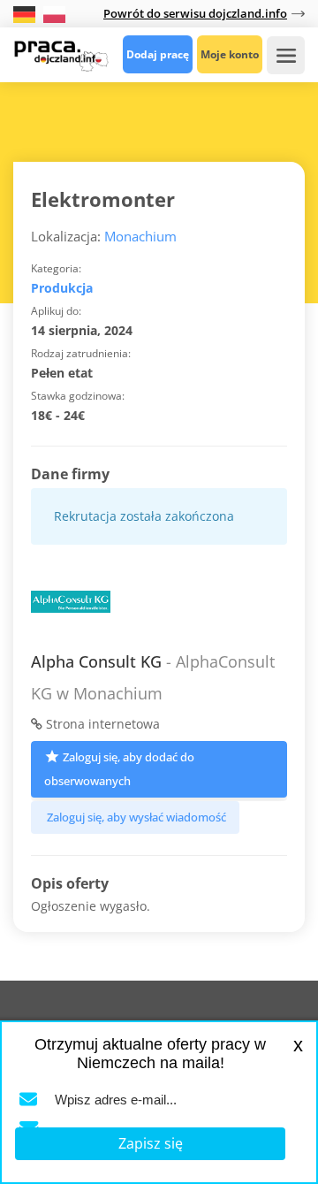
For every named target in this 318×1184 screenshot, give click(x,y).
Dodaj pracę (157, 54)
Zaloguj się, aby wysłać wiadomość (136, 817)
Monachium (140, 236)
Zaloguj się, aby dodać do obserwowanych (119, 769)
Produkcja (62, 287)
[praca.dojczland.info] (61, 54)
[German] (26, 12)
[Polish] (54, 12)
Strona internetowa (101, 723)
